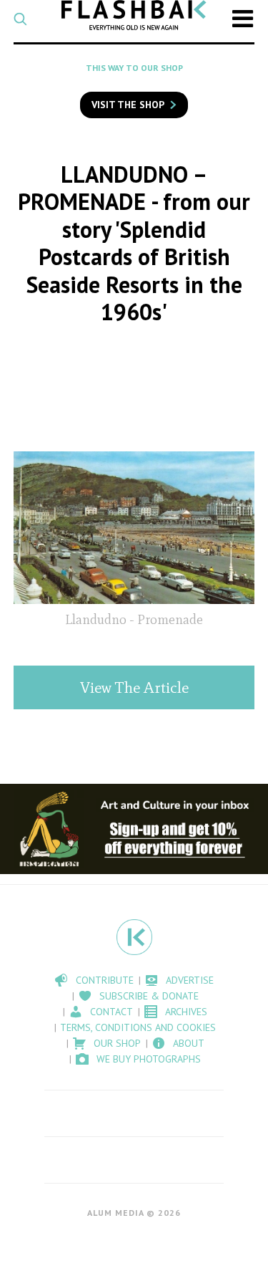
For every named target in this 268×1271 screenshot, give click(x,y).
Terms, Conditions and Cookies (138, 1027)
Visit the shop (127, 104)
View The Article (134, 687)
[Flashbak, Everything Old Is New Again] (134, 15)
